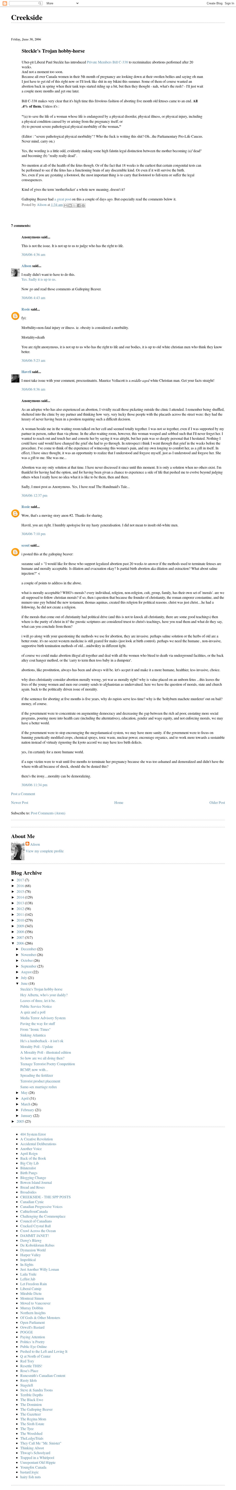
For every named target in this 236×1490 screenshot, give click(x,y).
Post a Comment (23, 793)
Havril (26, 371)
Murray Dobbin (31, 1307)
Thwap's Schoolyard (35, 1452)
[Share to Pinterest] (83, 205)
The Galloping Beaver (36, 1409)
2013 (21, 902)
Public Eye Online (33, 1346)
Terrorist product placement (40, 1081)
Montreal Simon (32, 1298)
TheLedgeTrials (31, 1438)
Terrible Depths (31, 1394)
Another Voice (31, 1148)
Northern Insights (33, 1312)
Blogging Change (33, 1177)
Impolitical (28, 1259)
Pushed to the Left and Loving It (43, 1351)
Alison (26, 265)
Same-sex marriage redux (38, 1086)
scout (25, 545)
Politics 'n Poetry (32, 1341)
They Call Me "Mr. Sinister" (41, 1443)
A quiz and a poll (32, 1012)
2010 (21, 920)
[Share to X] (74, 205)
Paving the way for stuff (37, 1023)
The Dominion (31, 1404)
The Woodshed (31, 1433)
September (29, 966)
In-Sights (26, 1264)
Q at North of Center (35, 1356)
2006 (21, 943)
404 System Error (33, 1134)
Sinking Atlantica (33, 1035)
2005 (21, 1121)
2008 (21, 931)
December (29, 948)
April (25, 1098)
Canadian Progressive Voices (41, 1206)
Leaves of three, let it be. (38, 1000)
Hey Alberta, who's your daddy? (44, 994)
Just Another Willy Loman (39, 1269)
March (26, 1104)
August (26, 971)
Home (118, 802)
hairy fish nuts (30, 1476)
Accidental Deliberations (38, 1143)
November (29, 954)
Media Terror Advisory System (42, 1017)
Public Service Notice (36, 1006)
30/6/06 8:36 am (33, 389)
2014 (21, 897)
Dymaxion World (33, 1249)
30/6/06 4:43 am (33, 297)
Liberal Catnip (30, 1288)
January (27, 1115)
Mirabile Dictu (30, 1293)
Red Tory (27, 1361)
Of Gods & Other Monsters (40, 1317)
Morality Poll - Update (36, 1046)
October (27, 960)
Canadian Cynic (32, 1201)
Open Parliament (32, 1322)
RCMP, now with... (34, 1069)
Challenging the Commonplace (42, 1216)
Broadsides (28, 1192)
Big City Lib (29, 1163)
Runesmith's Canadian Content (42, 1375)
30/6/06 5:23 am (33, 360)
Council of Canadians (36, 1221)
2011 (21, 914)
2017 (21, 879)
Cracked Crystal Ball (35, 1225)
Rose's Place (29, 1370)
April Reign (29, 1153)
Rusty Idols (28, 1380)
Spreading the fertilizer (36, 1075)
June (25, 983)
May (25, 1092)
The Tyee (27, 1428)
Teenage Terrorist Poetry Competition (47, 1063)
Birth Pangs (28, 1172)
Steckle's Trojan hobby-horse (41, 989)
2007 (21, 937)
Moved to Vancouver (35, 1303)
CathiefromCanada (34, 1211)
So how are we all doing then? (42, 1058)
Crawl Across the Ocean (38, 1230)
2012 (21, 908)
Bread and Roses (32, 1187)
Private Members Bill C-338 (108, 62)
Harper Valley (30, 1254)
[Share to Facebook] (79, 205)
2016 (21, 885)
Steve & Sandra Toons (36, 1389)
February (28, 1109)
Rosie (25, 309)
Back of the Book (33, 1158)
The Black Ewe (31, 1399)
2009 (21, 925)
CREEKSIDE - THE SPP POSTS (45, 1196)
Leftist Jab (27, 1278)
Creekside (26, 17)
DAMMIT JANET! (34, 1235)
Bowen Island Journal (36, 1182)
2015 (21, 891)
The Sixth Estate (32, 1423)
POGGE (26, 1332)
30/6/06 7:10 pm (33, 533)
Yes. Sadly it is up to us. (38, 279)
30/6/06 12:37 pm (34, 495)
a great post (63, 199)
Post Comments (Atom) (48, 813)
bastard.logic (29, 1472)
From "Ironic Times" (35, 1029)
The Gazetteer (30, 1414)
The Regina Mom (33, 1418)
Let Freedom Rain (33, 1283)
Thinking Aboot (32, 1447)
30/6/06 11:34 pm (34, 784)
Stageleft (26, 1385)
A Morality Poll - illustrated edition (45, 1052)
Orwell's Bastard (32, 1327)
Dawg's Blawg (30, 1240)
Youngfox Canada (33, 1467)
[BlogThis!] (70, 205)
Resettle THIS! (31, 1365)
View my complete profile (45, 850)
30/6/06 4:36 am (33, 254)
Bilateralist (28, 1167)
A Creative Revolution (36, 1138)
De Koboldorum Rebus (37, 1245)
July (24, 977)
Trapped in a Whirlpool (37, 1457)
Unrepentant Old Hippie (38, 1462)
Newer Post (19, 802)
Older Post (217, 802)
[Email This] (65, 205)
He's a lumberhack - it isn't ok (41, 1040)
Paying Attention (32, 1336)
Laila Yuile (28, 1274)
